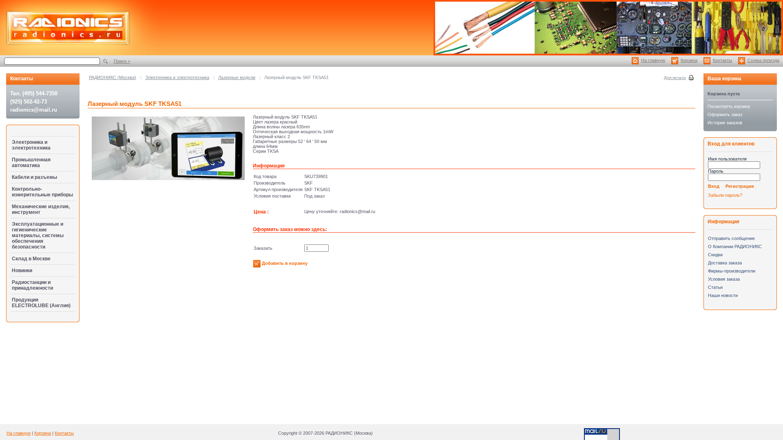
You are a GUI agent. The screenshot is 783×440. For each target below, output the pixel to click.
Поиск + (122, 61)
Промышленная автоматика (31, 162)
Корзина (689, 60)
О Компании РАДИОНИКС (735, 246)
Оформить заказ (725, 114)
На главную (653, 60)
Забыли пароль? (725, 195)
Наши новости (723, 295)
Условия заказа (724, 279)
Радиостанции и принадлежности (32, 285)
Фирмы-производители (731, 270)
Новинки (22, 270)
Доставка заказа (725, 262)
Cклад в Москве (31, 259)
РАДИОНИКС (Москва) (112, 77)
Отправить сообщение (731, 238)
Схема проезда (763, 60)
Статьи (715, 287)
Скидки (715, 254)
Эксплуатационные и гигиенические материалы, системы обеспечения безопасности (38, 235)
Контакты (722, 60)
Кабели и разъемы (34, 177)
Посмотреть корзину (729, 106)
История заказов (725, 122)
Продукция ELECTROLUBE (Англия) (41, 302)
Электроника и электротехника (177, 77)
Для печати (675, 77)
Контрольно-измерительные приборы (42, 192)
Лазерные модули (236, 77)
